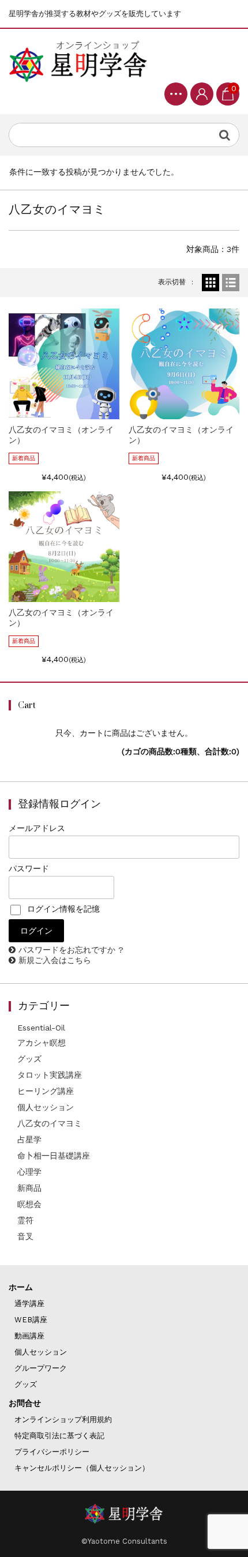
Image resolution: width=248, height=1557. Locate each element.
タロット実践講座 (49, 1075)
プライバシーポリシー (51, 1451)
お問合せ (25, 1403)
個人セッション (45, 1107)
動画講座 (29, 1336)
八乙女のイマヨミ (49, 1123)
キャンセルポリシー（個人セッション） (81, 1468)
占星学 (29, 1139)
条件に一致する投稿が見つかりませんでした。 (94, 171)
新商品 (29, 1188)
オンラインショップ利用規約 (63, 1419)
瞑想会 (29, 1204)
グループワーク (40, 1368)
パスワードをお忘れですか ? (70, 949)
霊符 (25, 1220)
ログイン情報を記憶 (62, 908)
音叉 (25, 1236)
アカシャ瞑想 (41, 1042)
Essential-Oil (41, 1027)
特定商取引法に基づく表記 (59, 1435)
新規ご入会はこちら (54, 960)
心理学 (29, 1171)
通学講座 (29, 1303)
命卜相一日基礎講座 (53, 1155)
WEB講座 (30, 1319)
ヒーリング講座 (45, 1091)
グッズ (29, 1058)
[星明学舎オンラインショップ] (78, 59)
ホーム (21, 1287)
